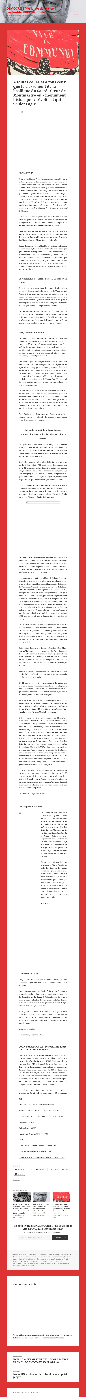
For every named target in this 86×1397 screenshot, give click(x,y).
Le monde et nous (57, 1257)
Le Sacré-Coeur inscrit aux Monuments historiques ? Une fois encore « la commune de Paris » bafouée (21, 1208)
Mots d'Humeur (29, 1259)
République (17, 1266)
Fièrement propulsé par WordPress (25, 1393)
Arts (31, 1261)
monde (56, 1263)
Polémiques (40, 1259)
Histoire (32, 1263)
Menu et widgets (76, 14)
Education (64, 1255)
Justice (38, 1263)
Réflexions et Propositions (54, 1259)
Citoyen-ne (37, 1261)
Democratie (60, 1261)
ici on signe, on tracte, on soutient (33, 1257)
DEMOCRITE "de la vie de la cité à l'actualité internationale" (31, 10)
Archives (43, 1255)
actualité (26, 1261)
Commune (45, 1261)
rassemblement (65, 1263)
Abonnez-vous (60, 1237)
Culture (49, 1255)
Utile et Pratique (28, 1266)
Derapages (17, 1263)
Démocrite (32, 1255)
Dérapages (56, 1255)
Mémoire (50, 1263)
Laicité (48, 1257)
